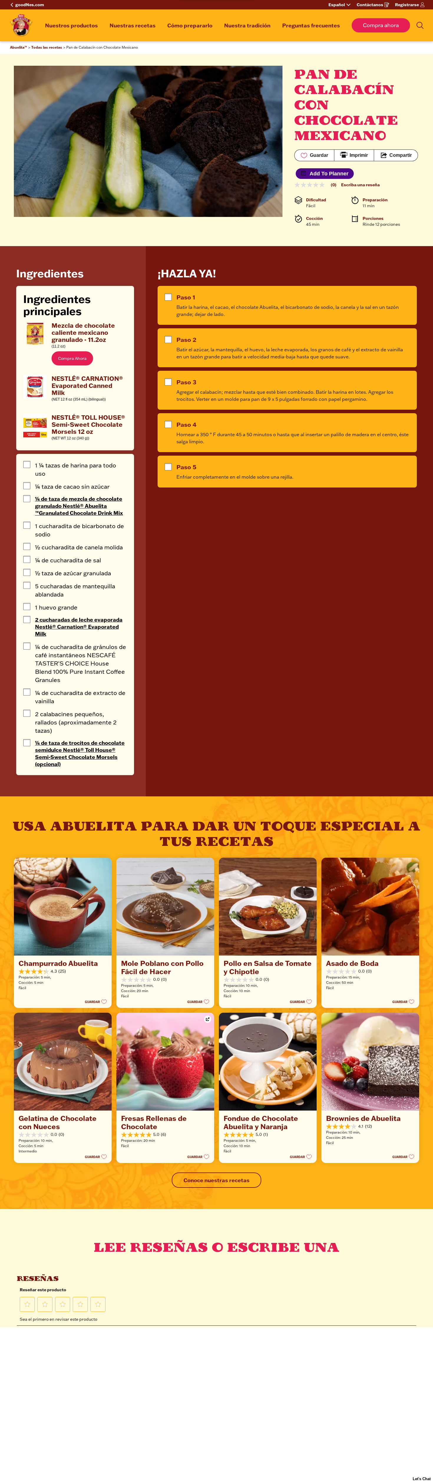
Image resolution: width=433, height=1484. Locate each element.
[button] (72, 358)
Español (336, 5)
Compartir (400, 155)
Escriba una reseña (360, 185)
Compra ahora (381, 25)
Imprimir (359, 155)
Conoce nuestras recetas (216, 1180)
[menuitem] (71, 25)
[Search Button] (420, 25)
